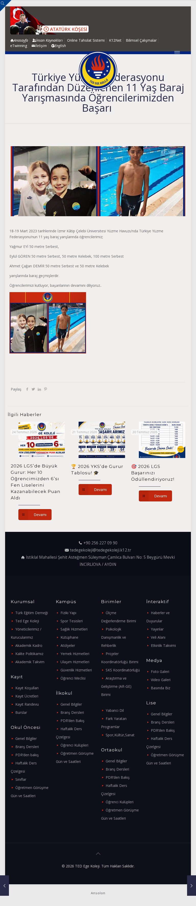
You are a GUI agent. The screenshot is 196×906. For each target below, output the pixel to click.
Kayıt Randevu (27, 704)
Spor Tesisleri (71, 620)
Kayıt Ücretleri (26, 696)
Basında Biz (160, 687)
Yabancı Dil (115, 710)
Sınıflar (20, 779)
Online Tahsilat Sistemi (86, 40)
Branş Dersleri (27, 746)
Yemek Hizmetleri (74, 653)
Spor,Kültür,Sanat (120, 734)
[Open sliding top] (5, 6)
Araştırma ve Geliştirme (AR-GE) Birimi (116, 686)
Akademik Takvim (29, 661)
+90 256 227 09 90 (100, 543)
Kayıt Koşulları (27, 687)
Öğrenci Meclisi (72, 678)
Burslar (21, 712)
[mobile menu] (177, 52)
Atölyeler (67, 645)
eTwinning (18, 45)
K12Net (115, 40)
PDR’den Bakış (72, 720)
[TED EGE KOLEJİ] (98, 70)
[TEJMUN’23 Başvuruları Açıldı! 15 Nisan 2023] (4, 885)
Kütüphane (69, 637)
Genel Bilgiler (26, 738)
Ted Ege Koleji (27, 620)
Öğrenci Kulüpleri (74, 745)
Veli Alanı (158, 637)
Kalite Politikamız (29, 653)
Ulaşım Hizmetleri (74, 661)
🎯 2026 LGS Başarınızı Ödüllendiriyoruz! (152, 473)
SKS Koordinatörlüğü (123, 670)
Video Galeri (160, 679)
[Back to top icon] (98, 853)
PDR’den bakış (27, 754)
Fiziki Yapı (68, 612)
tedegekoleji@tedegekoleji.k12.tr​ (100, 550)
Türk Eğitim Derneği (31, 612)
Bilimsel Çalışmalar (141, 40)
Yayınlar (157, 629)
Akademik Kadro (28, 645)
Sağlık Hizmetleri (74, 629)
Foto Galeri (160, 671)
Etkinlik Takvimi (163, 645)
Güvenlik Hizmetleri (76, 670)
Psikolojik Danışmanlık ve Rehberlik (113, 637)
